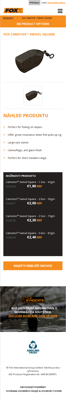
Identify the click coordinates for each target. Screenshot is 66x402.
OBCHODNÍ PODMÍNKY (33, 387)
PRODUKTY (8, 18)
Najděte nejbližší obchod (33, 266)
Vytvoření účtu (56, 2)
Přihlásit (34, 2)
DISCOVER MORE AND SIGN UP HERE (33, 316)
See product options (33, 24)
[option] (33, 61)
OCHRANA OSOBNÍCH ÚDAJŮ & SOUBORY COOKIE (34, 391)
